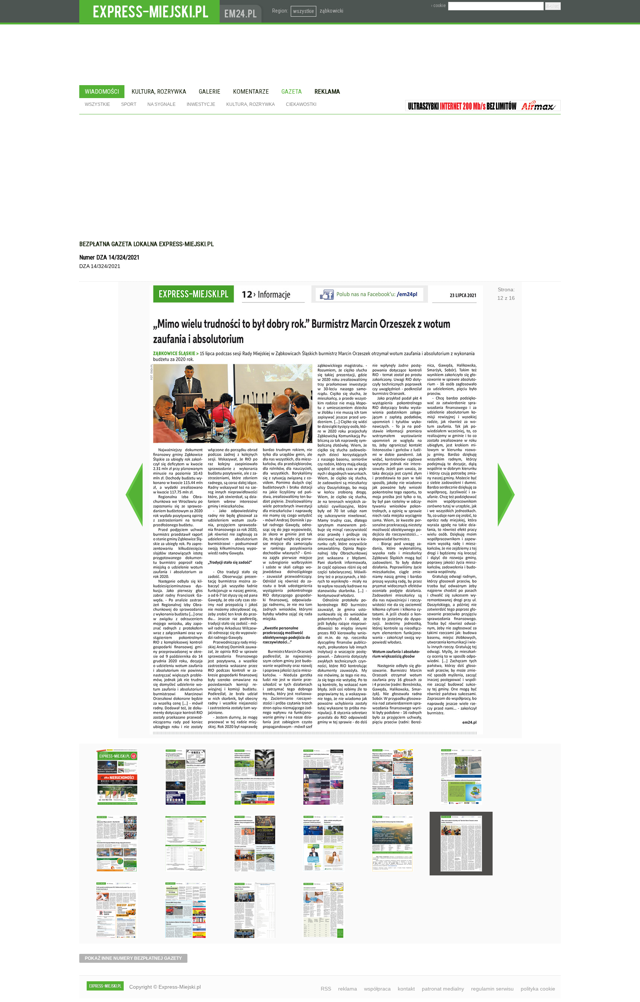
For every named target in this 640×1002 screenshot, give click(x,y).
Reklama (327, 91)
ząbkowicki (331, 11)
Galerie (209, 91)
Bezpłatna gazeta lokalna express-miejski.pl (146, 244)
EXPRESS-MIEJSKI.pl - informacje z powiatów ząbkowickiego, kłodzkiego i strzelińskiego (149, 11)
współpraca (377, 989)
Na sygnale (161, 104)
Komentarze (251, 91)
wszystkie (303, 11)
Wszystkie (97, 104)
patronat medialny (443, 989)
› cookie (438, 5)
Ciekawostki (301, 104)
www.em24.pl (242, 11)
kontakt (406, 989)
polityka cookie (538, 989)
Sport (128, 104)
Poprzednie (134, 494)
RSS (326, 989)
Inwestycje (201, 104)
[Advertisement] (320, 181)
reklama (347, 989)
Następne (506, 494)
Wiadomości (102, 91)
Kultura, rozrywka (158, 91)
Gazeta (291, 91)
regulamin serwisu (492, 989)
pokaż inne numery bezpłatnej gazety (133, 958)
